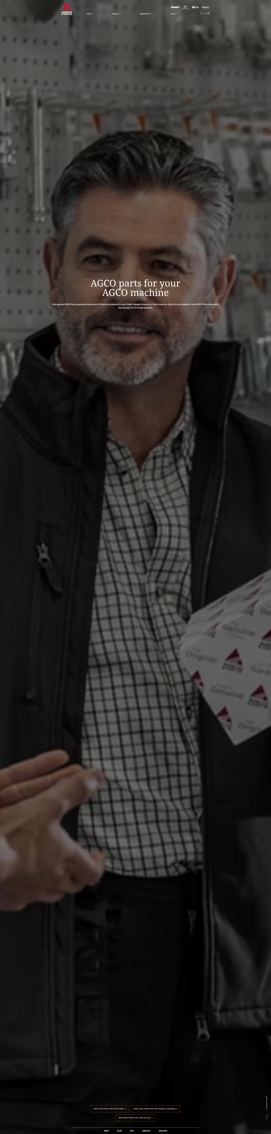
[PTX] (195, 7)
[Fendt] (175, 7)
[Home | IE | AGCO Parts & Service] (66, 8)
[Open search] (201, 13)
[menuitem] (90, 13)
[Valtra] (205, 7)
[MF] (185, 7)
